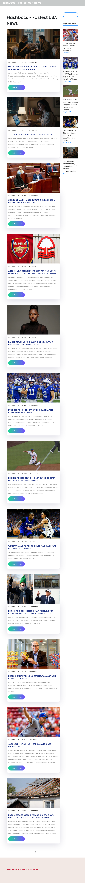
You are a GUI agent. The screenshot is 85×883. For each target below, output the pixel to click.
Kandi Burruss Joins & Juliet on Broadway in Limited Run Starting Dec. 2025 (30, 343)
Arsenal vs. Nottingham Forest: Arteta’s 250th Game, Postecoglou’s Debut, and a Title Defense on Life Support (32, 272)
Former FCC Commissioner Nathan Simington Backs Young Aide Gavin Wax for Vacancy (30, 612)
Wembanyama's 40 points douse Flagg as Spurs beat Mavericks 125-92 (32, 547)
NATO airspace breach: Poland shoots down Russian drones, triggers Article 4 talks (31, 816)
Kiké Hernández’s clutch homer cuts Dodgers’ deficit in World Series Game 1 (31, 479)
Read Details (17, 87)
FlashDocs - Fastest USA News (21, 3)
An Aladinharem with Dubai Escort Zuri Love (30, 134)
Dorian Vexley (14, 62)
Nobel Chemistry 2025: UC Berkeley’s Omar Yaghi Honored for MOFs (32, 677)
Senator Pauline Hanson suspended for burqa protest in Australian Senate (31, 201)
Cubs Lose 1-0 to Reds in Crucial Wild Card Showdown (29, 745)
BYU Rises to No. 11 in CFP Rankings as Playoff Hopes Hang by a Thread (30, 411)
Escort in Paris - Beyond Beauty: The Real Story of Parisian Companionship (32, 67)
